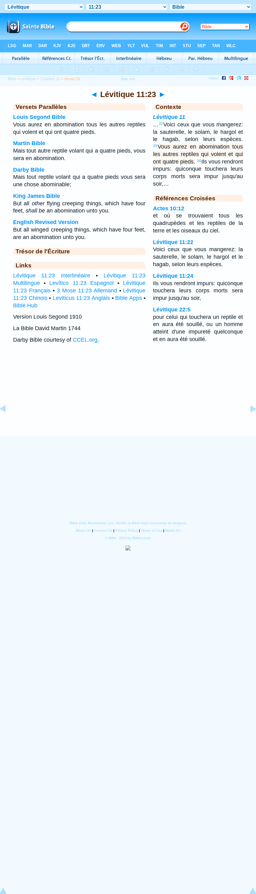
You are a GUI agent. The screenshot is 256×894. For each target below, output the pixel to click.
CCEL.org (85, 340)
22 (161, 123)
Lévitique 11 (169, 117)
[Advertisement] (128, 397)
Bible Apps (128, 298)
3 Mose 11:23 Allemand (87, 290)
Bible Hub (25, 305)
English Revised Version (45, 222)
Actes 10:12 (168, 208)
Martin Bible (29, 143)
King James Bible (36, 196)
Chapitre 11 (50, 79)
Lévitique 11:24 (173, 276)
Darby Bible (28, 170)
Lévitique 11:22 (173, 242)
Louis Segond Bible (39, 117)
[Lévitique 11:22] (8, 423)
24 (199, 161)
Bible (12, 79)
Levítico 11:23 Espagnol (81, 283)
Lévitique (28, 79)
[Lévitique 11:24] (248, 423)
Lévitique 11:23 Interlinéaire (51, 275)
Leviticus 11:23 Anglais (81, 298)
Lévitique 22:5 (171, 309)
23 (155, 146)
